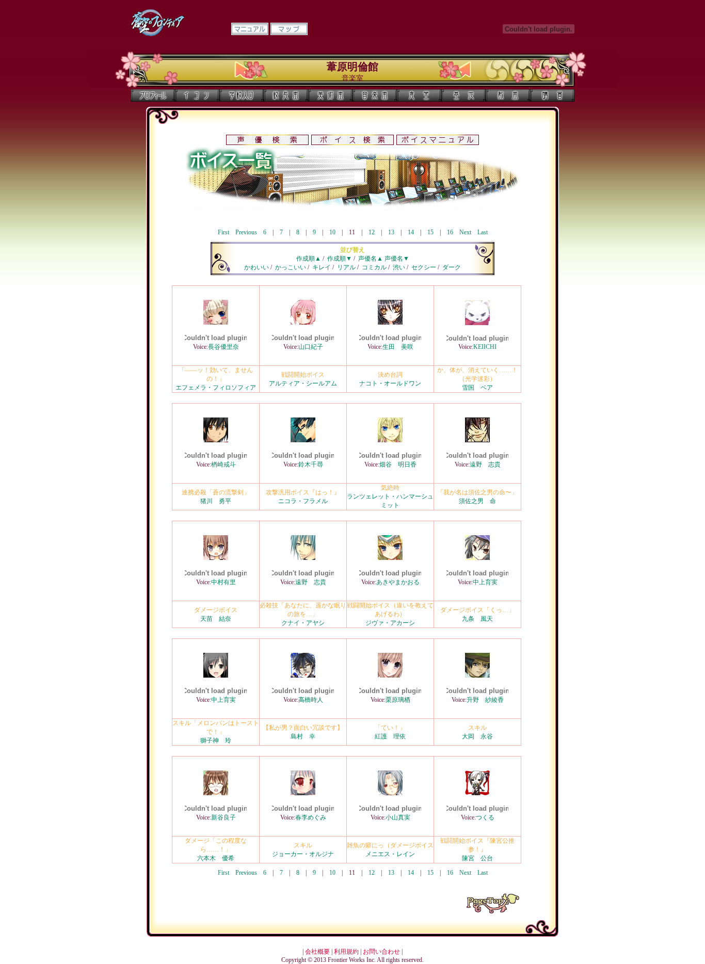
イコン (197, 95)
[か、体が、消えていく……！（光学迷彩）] (477, 323)
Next (465, 232)
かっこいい (290, 267)
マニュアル (249, 29)
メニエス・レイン (390, 854)
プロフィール (153, 95)
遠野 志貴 (485, 464)
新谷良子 (223, 817)
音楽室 (374, 95)
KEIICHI (484, 346)
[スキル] (477, 675)
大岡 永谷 (477, 736)
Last (482, 232)
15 (430, 232)
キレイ (321, 267)
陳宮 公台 (477, 858)
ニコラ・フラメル (303, 501)
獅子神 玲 (215, 740)
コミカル (374, 267)
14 (411, 232)
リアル (346, 267)
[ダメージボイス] (215, 557)
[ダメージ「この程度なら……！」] (215, 793)
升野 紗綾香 (485, 699)
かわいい (256, 267)
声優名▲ (370, 258)
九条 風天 (477, 618)
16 (450, 232)
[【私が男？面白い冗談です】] (303, 675)
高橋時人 (310, 699)
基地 (463, 95)
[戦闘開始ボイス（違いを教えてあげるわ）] (390, 557)
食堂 (419, 95)
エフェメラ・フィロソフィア (215, 387)
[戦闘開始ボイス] (303, 322)
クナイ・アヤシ (303, 622)
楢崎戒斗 (223, 464)
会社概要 (317, 951)
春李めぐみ (310, 817)
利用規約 (346, 951)
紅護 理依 (390, 736)
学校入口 (241, 95)
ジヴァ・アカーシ (390, 622)
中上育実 (485, 582)
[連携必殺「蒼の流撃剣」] (215, 440)
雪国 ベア (477, 387)
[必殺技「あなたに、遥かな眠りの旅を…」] (303, 557)
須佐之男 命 (477, 501)
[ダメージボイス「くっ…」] (477, 557)
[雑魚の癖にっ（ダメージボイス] (390, 793)
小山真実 (398, 817)
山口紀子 (310, 346)
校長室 (286, 95)
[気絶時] (390, 440)
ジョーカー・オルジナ (303, 854)
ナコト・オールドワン (390, 383)
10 (332, 232)
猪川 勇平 (215, 501)
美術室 (330, 95)
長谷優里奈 (223, 346)
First (223, 232)
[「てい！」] (390, 675)
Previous (246, 232)
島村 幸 (303, 736)
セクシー (423, 267)
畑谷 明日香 (397, 464)
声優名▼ (396, 258)
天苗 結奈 (215, 618)
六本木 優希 (215, 858)
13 (391, 232)
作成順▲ (308, 258)
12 (371, 232)
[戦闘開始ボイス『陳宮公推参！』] (477, 793)
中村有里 (223, 582)
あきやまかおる (398, 582)
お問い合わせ (381, 951)
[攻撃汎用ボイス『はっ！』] (303, 440)
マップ (289, 29)
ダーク (451, 267)
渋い (399, 267)
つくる (485, 817)
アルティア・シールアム (303, 383)
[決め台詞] (390, 322)
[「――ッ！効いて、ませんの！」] (215, 322)
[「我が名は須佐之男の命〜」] (477, 440)
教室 (508, 95)
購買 (552, 95)
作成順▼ (339, 258)
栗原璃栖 (398, 699)
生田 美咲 (397, 346)
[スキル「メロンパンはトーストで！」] (215, 675)
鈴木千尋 (310, 464)
